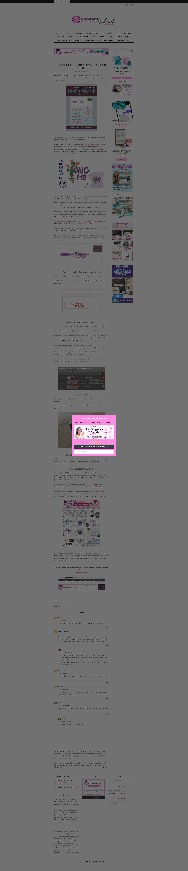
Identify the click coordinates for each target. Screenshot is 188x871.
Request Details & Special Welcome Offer (94, 446)
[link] (94, 432)
